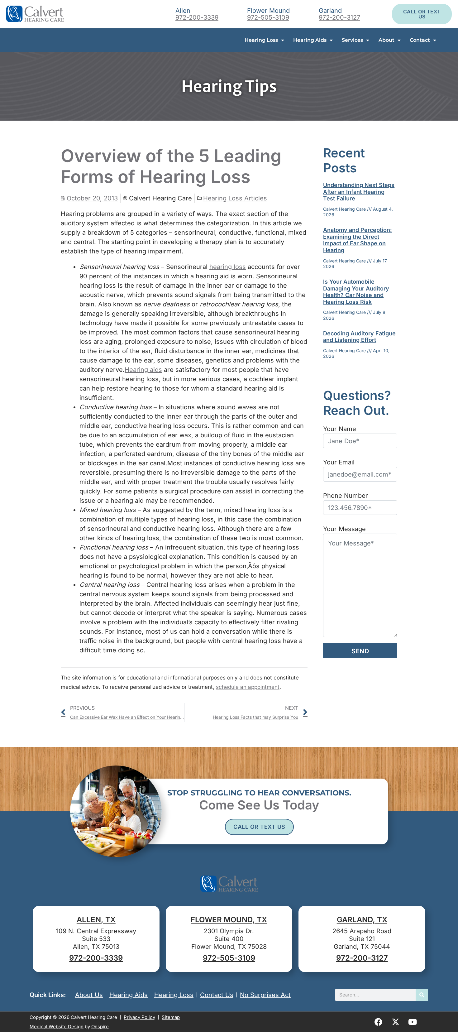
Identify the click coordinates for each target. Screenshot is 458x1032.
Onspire (100, 1027)
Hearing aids (143, 369)
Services (352, 40)
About (386, 40)
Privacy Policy (139, 1017)
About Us (89, 995)
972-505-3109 (268, 17)
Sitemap (171, 1017)
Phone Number (345, 495)
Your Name (339, 429)
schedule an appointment (247, 687)
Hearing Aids (310, 40)
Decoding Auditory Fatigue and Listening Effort (359, 336)
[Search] (422, 995)
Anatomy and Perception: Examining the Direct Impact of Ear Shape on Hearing (357, 240)
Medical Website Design (56, 1027)
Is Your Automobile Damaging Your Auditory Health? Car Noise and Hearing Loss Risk (356, 291)
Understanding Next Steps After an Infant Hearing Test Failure (358, 192)
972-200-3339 (196, 17)
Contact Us (216, 995)
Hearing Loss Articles (235, 198)
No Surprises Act (265, 995)
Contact (420, 40)
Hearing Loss (261, 40)
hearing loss (227, 267)
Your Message (344, 529)
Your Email (339, 462)
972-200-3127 (339, 17)
